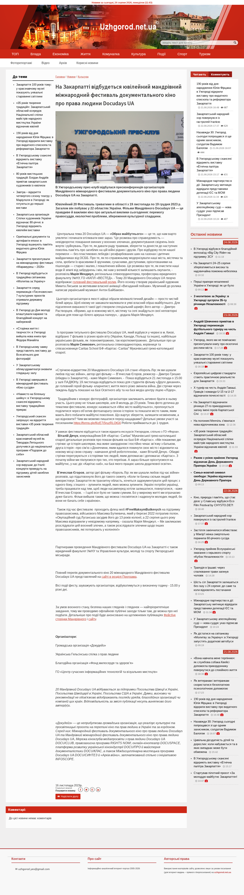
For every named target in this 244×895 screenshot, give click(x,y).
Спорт (182, 54)
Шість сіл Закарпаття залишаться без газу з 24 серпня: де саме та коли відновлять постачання (216, 586)
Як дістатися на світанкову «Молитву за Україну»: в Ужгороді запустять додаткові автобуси (216, 637)
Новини (71, 76)
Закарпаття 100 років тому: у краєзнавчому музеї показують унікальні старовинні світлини (214, 358)
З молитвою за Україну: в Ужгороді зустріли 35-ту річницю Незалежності (211, 300)
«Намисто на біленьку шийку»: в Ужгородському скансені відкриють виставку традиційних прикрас (33, 401)
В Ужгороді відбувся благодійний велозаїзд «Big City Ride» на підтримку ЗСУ (215, 252)
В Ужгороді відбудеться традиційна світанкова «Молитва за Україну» (31, 277)
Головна (60, 76)
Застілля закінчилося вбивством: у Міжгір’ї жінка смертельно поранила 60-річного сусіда (215, 534)
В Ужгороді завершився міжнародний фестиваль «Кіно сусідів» (32, 383)
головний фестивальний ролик (94, 282)
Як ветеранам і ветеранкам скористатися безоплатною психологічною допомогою (212, 684)
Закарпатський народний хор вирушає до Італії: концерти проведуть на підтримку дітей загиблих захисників (32, 468)
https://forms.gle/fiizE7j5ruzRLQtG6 (97, 423)
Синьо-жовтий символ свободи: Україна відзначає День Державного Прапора (213, 476)
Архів (63, 63)
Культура (138, 54)
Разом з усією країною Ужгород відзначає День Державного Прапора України (216, 461)
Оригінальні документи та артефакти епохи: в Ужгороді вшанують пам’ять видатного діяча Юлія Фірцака (34, 244)
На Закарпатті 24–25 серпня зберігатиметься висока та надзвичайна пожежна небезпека (215, 267)
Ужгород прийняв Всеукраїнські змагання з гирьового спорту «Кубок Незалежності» (214, 552)
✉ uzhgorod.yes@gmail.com (32, 869)
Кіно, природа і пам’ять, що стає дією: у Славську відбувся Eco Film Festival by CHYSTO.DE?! (214, 501)
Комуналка (111, 54)
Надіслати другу (68, 796)
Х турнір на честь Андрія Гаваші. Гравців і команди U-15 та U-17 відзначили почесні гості (215, 391)
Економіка (61, 54)
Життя (85, 54)
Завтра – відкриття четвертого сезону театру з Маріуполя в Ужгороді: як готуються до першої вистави (34, 200)
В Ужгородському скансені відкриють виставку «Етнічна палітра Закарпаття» (213, 762)
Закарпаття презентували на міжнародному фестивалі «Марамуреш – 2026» (34, 262)
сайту (92, 619)
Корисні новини (87, 63)
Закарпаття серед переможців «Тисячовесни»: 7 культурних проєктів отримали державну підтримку (34, 295)
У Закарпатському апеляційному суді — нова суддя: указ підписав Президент (216, 622)
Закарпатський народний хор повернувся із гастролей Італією (213, 117)
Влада (35, 54)
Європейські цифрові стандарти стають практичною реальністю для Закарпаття (215, 377)
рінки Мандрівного (73, 619)
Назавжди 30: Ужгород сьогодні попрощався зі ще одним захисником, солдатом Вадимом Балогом (214, 140)
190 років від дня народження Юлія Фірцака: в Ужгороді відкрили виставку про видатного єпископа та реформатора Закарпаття (34, 141)
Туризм (204, 54)
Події (161, 54)
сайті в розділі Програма (119, 576)
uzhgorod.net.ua (222, 872)
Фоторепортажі (21, 63)
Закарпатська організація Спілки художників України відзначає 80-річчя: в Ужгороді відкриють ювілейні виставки (33, 222)
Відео (46, 63)
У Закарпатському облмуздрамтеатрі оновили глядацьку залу (34, 369)
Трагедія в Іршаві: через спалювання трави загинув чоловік (211, 571)
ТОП (15, 54)
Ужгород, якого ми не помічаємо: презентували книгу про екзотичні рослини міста (216, 343)
